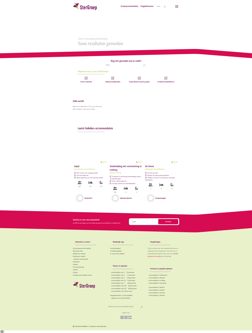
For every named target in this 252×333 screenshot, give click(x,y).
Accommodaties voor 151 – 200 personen (123, 288)
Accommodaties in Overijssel (157, 283)
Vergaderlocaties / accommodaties (121, 295)
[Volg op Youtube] (130, 317)
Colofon (75, 270)
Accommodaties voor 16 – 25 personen (122, 275)
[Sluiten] (2, 332)
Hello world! (78, 101)
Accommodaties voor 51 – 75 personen (122, 280)
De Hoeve (149, 166)
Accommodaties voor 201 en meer (121, 291)
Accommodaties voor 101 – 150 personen (123, 286)
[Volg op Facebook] (122, 317)
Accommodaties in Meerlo (156, 287)
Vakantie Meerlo (126, 198)
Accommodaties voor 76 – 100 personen (123, 283)
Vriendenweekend (116, 251)
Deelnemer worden (79, 256)
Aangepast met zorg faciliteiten (120, 298)
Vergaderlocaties (146, 6)
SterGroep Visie (78, 251)
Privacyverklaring (78, 267)
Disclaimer (76, 262)
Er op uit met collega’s (117, 254)
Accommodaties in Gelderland (157, 275)
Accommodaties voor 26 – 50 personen (122, 278)
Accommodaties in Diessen (156, 295)
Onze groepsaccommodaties (82, 248)
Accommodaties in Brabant (156, 278)
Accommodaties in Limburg (156, 280)
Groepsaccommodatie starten (82, 275)
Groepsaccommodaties (129, 6)
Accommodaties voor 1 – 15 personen (122, 272)
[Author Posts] (79, 198)
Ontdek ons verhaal (79, 254)
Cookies (75, 264)
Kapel (76, 166)
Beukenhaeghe (160, 198)
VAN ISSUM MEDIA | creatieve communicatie (90, 326)
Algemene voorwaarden (80, 259)
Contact (75, 272)
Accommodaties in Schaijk (156, 290)
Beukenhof (88, 198)
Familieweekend (115, 248)
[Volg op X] (126, 317)
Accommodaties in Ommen (156, 293)
